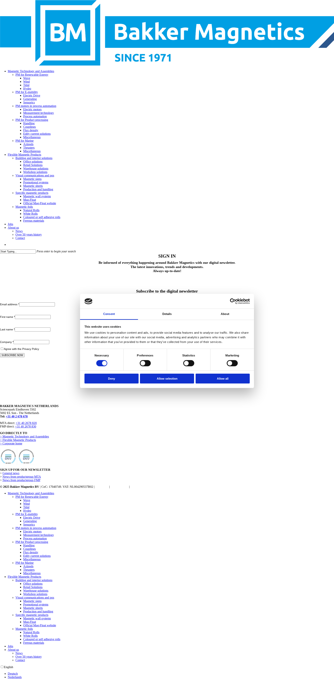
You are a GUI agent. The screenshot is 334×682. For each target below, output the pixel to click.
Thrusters (29, 569)
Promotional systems (35, 604)
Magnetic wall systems (37, 618)
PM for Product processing (31, 542)
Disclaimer (101, 486)
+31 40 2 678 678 (17, 416)
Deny (111, 378)
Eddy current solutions (37, 555)
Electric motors (32, 531)
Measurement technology (38, 535)
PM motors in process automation (35, 528)
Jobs (10, 646)
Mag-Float (29, 621)
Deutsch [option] (13, 673)
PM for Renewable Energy (31, 496)
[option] (171, 673)
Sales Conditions (140, 486)
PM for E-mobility (26, 514)
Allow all (222, 378)
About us (13, 649)
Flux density (30, 552)
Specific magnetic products (31, 615)
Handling (29, 545)
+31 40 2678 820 (26, 423)
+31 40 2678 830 (25, 426)
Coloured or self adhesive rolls (41, 639)
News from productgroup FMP (21, 480)
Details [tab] (167, 314)
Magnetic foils (24, 628)
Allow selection (167, 378)
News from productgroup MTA (22, 476)
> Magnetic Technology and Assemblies (24, 436)
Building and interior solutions (33, 580)
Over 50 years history (28, 656)
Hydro (27, 510)
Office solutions (33, 583)
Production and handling (38, 611)
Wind (26, 503)
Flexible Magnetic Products (24, 576)
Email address (9, 304)
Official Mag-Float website (39, 625)
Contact (20, 660)
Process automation (35, 538)
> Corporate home (11, 443)
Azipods (28, 566)
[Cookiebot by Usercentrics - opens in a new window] (233, 301)
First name (7, 316)
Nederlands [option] (15, 677)
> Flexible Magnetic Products (18, 440)
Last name (7, 329)
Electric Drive (31, 517)
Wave (26, 500)
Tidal (26, 507)
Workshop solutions (35, 594)
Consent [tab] (109, 314)
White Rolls (30, 635)
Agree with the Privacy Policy (21, 348)
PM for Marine (24, 562)
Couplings (29, 549)
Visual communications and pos (34, 597)
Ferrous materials (33, 642)
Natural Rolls (31, 632)
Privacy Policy (119, 486)
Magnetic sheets (33, 608)
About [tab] (225, 314)
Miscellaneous (32, 559)
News (19, 653)
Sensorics (29, 524)
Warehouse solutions (35, 590)
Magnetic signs (32, 601)
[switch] (145, 363)
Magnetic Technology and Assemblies (31, 493)
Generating (30, 521)
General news (11, 473)
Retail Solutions (33, 587)
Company (7, 342)
